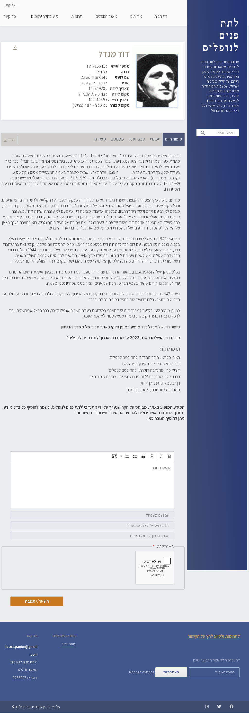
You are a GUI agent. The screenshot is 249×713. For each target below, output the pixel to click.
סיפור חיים (172, 139)
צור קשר (9, 16)
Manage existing (141, 672)
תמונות (155, 139)
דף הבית (161, 16)
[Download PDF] (15, 48)
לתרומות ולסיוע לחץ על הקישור (214, 636)
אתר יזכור (68, 644)
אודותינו (136, 16)
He (18, 4)
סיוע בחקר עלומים (45, 16)
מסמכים (117, 139)
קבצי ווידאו (137, 139)
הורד (11, 139)
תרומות (76, 16)
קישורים (100, 139)
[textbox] (92, 485)
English (9, 4)
